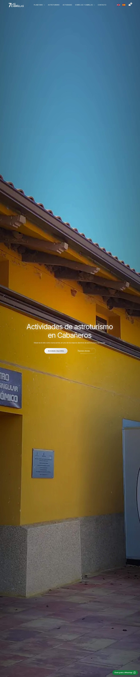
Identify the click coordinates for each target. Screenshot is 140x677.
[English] (118, 5)
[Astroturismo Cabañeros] (16, 5)
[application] (44, 4)
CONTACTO (102, 5)
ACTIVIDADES (67, 5)
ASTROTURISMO (54, 5)
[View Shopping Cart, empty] (129, 5)
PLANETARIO (38, 5)
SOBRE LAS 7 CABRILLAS (84, 5)
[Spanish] (124, 5)
